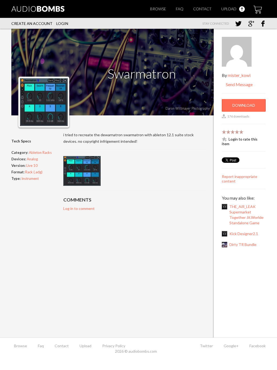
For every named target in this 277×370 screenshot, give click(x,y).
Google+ (231, 345)
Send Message (239, 84)
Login (62, 23)
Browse (158, 9)
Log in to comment (79, 208)
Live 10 (32, 165)
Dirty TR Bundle (242, 244)
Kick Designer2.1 (243, 233)
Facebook (257, 345)
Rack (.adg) (33, 172)
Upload (229, 9)
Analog (32, 159)
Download (243, 105)
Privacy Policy (113, 345)
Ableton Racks (40, 152)
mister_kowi (239, 75)
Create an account (31, 23)
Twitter (206, 345)
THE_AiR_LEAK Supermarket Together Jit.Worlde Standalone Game (246, 214)
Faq (179, 9)
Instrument (30, 178)
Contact (202, 9)
